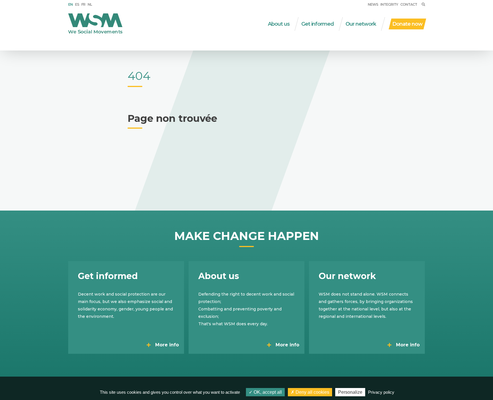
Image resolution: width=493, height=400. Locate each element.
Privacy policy (381, 392)
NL (90, 4)
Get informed (317, 24)
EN (70, 4)
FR (83, 4)
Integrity (389, 4)
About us (279, 24)
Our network (360, 24)
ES (77, 4)
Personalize (350, 392)
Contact (408, 4)
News (373, 4)
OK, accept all (267, 392)
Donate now (407, 24)
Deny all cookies (311, 392)
